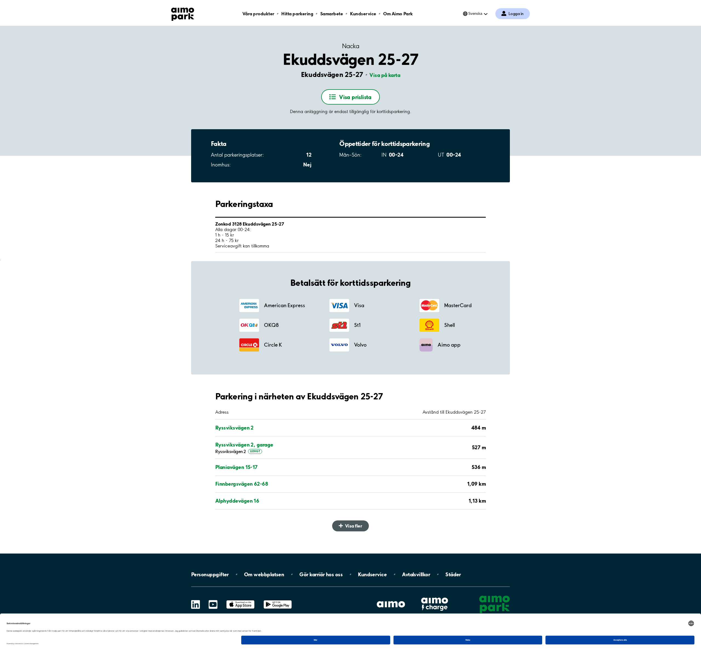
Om (264, 574)
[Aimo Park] (182, 13)
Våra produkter (258, 13)
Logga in (516, 13)
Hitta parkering (297, 13)
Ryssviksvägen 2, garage (244, 444)
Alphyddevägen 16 (237, 500)
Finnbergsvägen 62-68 (241, 483)
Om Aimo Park (398, 13)
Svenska (475, 13)
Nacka (350, 46)
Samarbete (331, 13)
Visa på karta (384, 75)
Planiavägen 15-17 (236, 467)
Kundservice (363, 13)
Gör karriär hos (321, 574)
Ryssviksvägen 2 (234, 427)
